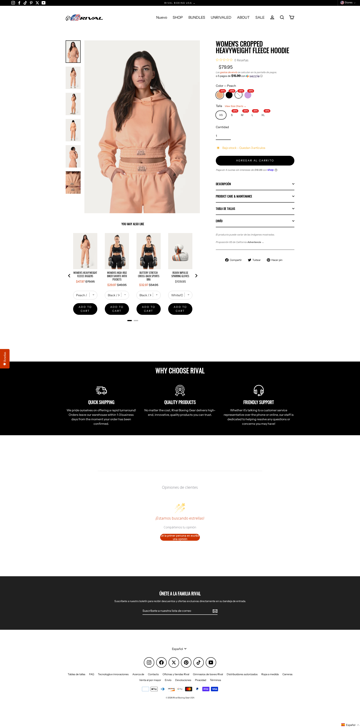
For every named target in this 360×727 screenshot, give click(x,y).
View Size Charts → (235, 106)
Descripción (223, 184)
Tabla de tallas (225, 208)
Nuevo (161, 17)
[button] (255, 76)
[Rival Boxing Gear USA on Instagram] (13, 2)
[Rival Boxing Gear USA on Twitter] (37, 2)
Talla (231, 106)
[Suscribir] (215, 611)
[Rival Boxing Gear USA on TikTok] (25, 2)
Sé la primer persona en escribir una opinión (180, 537)
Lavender (248, 94)
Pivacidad (200, 680)
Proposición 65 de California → (240, 242)
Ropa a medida (270, 674)
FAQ (91, 674)
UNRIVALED (221, 17)
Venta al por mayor (150, 680)
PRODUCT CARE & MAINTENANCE (234, 196)
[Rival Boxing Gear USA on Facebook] (19, 2)
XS (221, 115)
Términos (215, 680)
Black (229, 94)
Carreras (287, 674)
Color (226, 86)
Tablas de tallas (76, 674)
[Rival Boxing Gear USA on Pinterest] (31, 2)
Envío (219, 221)
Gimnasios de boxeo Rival (208, 674)
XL (264, 114)
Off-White (238, 94)
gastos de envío (228, 72)
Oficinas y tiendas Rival (176, 674)
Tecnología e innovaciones (113, 674)
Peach (220, 94)
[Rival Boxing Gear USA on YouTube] (44, 2)
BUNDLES (196, 17)
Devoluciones (183, 680)
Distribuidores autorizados (242, 674)
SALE (260, 17)
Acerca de (138, 674)
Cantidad (222, 127)
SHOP (178, 17)
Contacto (153, 674)
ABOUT (243, 17)
